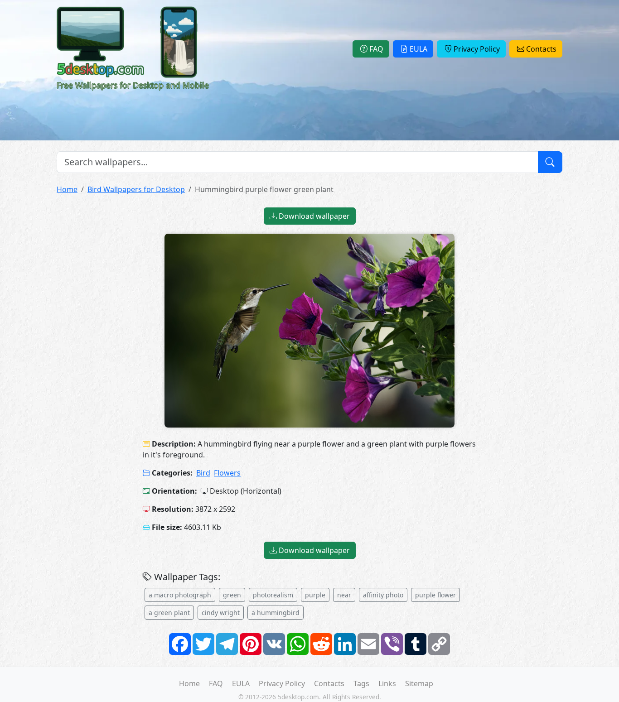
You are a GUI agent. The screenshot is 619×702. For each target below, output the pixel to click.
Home (67, 189)
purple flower (435, 595)
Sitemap (419, 683)
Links (387, 683)
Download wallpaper (313, 216)
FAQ (376, 49)
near (344, 595)
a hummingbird (275, 612)
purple (315, 595)
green (232, 595)
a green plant (169, 612)
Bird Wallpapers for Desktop (136, 189)
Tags (361, 683)
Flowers (227, 473)
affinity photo (383, 595)
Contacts (541, 49)
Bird (203, 473)
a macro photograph (180, 595)
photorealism (273, 595)
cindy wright (221, 612)
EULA (418, 49)
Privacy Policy (477, 49)
